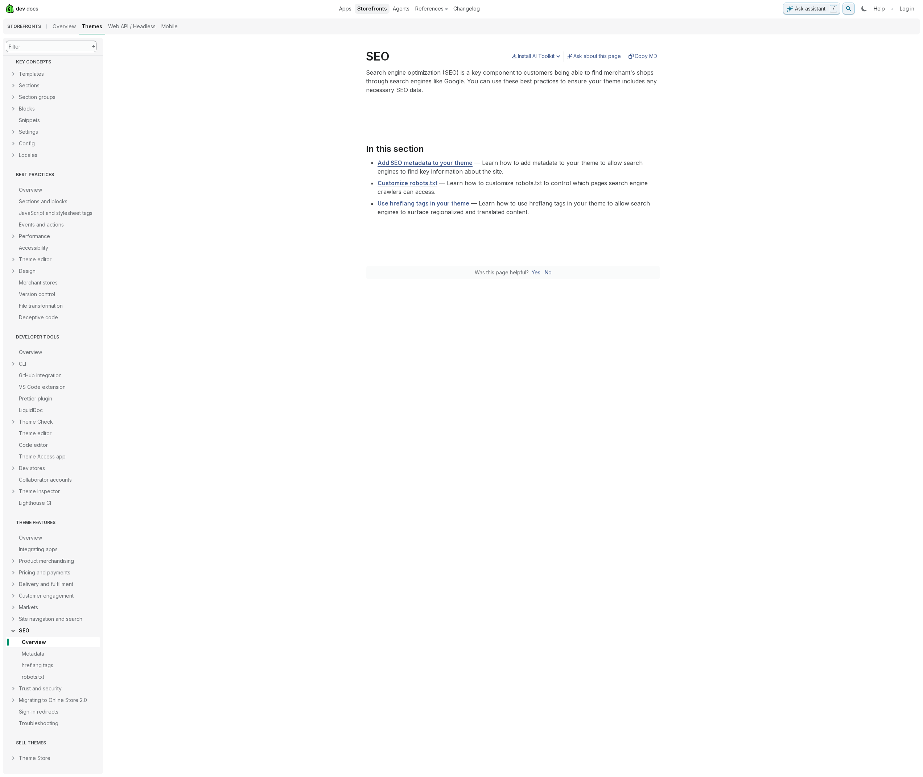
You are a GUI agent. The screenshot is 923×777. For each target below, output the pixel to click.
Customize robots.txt (407, 183)
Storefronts (372, 8)
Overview (64, 26)
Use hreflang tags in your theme (423, 203)
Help (879, 8)
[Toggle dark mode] (864, 8)
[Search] (848, 9)
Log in (907, 8)
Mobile (169, 26)
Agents (401, 8)
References (429, 8)
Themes (92, 26)
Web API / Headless (132, 26)
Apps (345, 8)
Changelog (466, 8)
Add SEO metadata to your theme (425, 162)
